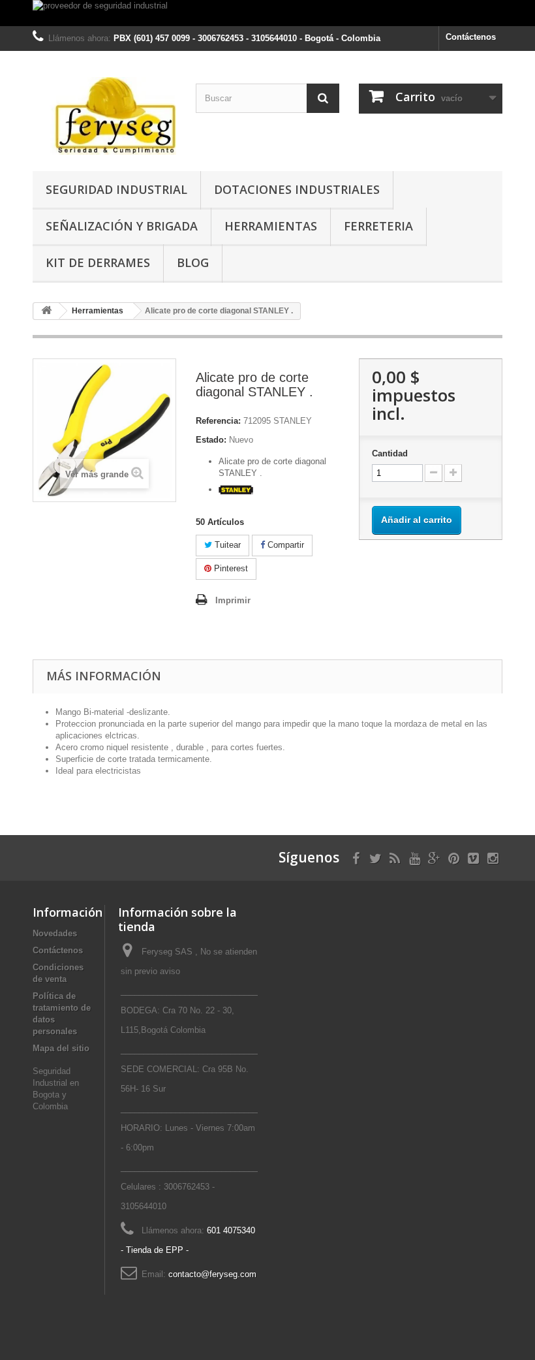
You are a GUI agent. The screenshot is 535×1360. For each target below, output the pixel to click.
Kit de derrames (98, 262)
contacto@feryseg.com (212, 1274)
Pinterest (229, 568)
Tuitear (226, 545)
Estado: (211, 440)
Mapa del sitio (61, 1048)
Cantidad (390, 453)
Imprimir (233, 600)
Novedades (55, 933)
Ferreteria (378, 226)
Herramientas (270, 226)
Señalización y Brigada (122, 226)
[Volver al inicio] (46, 311)
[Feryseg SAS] (104, 116)
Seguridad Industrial (116, 189)
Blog (193, 262)
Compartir (284, 545)
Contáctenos (471, 37)
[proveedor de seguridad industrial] (267, 13)
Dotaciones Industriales (297, 189)
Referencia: (218, 421)
